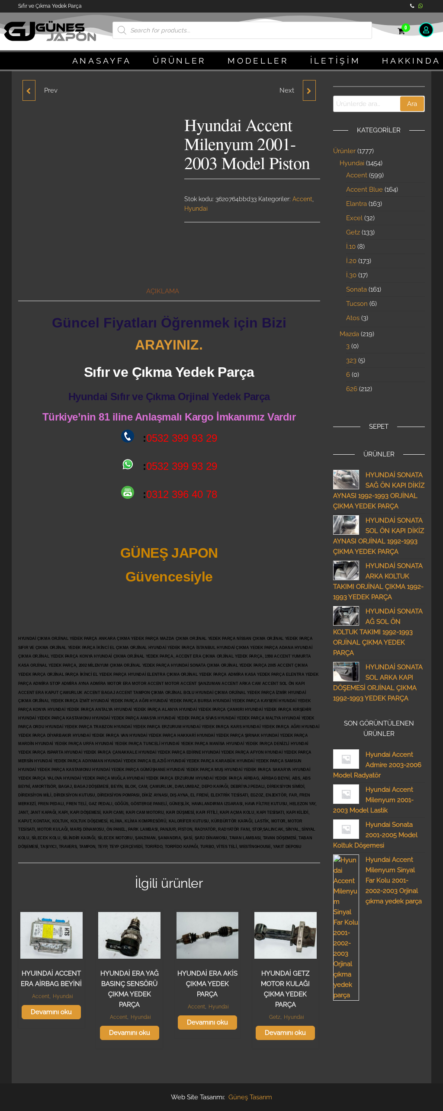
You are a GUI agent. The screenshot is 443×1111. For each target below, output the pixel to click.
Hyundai (196, 208)
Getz (274, 1017)
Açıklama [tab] (162, 291)
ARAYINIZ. (169, 345)
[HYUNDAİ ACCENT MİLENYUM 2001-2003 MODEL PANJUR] (28, 90)
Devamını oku (51, 1012)
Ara (412, 104)
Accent (302, 199)
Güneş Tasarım (250, 1097)
